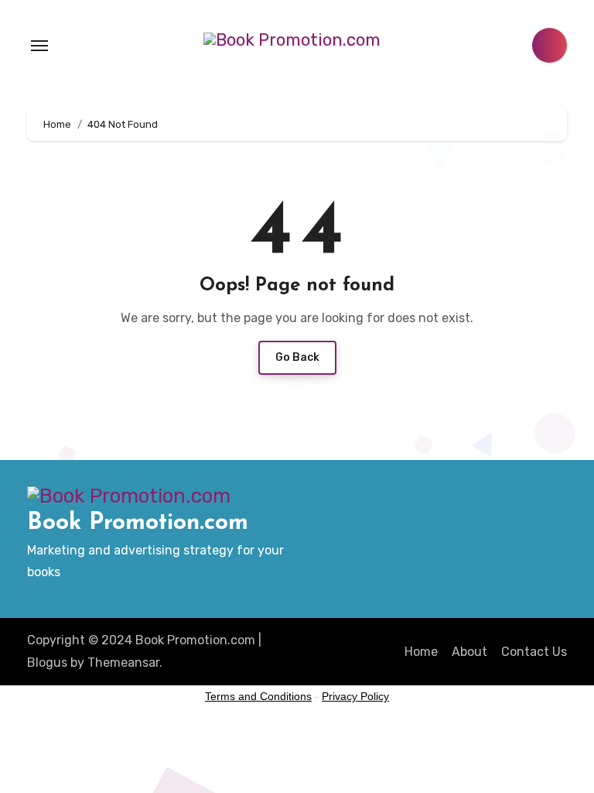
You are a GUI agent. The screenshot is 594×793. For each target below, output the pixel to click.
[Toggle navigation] (39, 45)
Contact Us (534, 651)
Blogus (47, 662)
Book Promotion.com (137, 523)
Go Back (297, 357)
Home (421, 651)
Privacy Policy (355, 696)
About (469, 651)
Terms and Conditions (258, 696)
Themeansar (123, 662)
